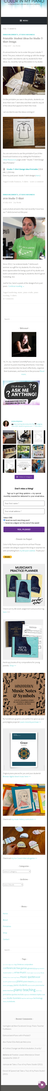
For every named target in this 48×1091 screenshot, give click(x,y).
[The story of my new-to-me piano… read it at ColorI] (38, 437)
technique (30, 998)
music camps (36, 973)
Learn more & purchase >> (30, 722)
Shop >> (12, 665)
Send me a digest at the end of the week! (22, 523)
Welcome (27, 1042)
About (5, 920)
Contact (6, 939)
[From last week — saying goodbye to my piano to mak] (38, 466)
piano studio (28, 293)
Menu (25, 20)
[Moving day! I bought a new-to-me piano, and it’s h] (24, 451)
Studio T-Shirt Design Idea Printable (22, 169)
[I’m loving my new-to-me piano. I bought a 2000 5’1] (24, 437)
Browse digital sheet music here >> (17, 776)
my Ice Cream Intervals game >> (24, 858)
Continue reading (16, 286)
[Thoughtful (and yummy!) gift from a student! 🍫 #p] (9, 451)
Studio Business (27, 34)
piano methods (38, 982)
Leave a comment (37, 182)
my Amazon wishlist (27, 550)
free (18, 968)
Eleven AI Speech (10, 1071)
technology (38, 998)
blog (15, 964)
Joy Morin (16, 46)
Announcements (10, 34)
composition (28, 964)
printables (7, 994)
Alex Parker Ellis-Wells (11, 1042)
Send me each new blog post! (17, 520)
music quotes (28, 977)
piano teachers (8, 990)
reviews (33, 994)
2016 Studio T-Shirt (13, 198)
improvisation (7, 973)
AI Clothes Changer (10, 1048)
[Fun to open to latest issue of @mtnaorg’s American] (38, 451)
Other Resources (9, 159)
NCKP (38, 977)
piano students (20, 985)
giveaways (31, 968)
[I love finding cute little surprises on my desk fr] (9, 437)
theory (5, 1001)
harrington (7, 1026)
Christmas (20, 964)
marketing (13, 293)
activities (5, 964)
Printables (7, 926)
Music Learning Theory (14, 977)
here (38, 175)
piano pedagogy (8, 985)
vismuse (6, 1064)
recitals (21, 994)
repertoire (27, 995)
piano (19, 981)
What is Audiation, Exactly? (31, 1048)
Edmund (6, 1035)
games (24, 968)
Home (5, 913)
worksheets (11, 1001)
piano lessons (28, 981)
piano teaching (24, 989)
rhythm (39, 994)
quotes (14, 994)
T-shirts (25, 182)
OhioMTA (5, 982)
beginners (11, 964)
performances (12, 982)
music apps (30, 973)
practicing (38, 990)
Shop (5, 932)
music (20, 293)
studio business (15, 182)
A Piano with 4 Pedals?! (21, 1035)
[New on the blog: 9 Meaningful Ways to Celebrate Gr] (24, 466)
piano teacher (39, 985)
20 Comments (8, 299)
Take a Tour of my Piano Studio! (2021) (27, 1064)
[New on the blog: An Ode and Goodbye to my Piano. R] (9, 466)
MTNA (16, 972)
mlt (13, 973)
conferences (9, 968)
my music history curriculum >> (23, 819)
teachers (23, 998)
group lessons (40, 968)
